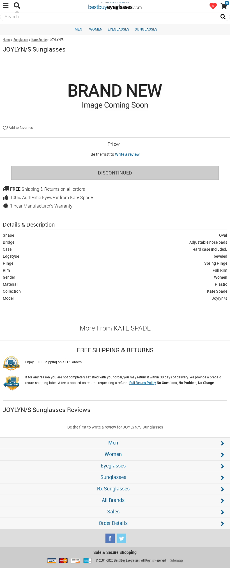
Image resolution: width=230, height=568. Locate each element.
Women (95, 29)
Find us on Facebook (110, 538)
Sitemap (176, 560)
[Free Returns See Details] (11, 384)
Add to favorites (20, 128)
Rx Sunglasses (113, 489)
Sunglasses (146, 29)
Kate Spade (39, 40)
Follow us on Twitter (121, 538)
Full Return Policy (142, 383)
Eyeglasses (118, 29)
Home (6, 40)
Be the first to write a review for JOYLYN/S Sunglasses (115, 427)
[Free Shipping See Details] (11, 364)
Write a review (127, 154)
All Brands (113, 500)
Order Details (113, 523)
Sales (113, 512)
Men (78, 29)
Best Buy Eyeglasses (115, 5)
